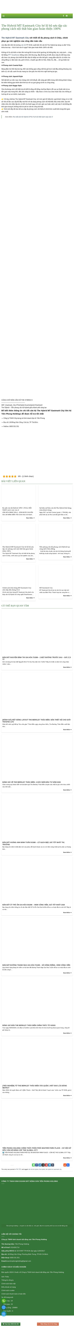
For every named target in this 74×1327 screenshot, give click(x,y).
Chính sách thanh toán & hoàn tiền (13, 1294)
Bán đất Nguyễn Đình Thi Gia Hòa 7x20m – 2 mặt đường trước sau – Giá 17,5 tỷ (36, 658)
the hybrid (42, 1169)
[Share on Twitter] (39, 1165)
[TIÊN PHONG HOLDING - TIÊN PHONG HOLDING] (37, 7)
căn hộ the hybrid (33, 1169)
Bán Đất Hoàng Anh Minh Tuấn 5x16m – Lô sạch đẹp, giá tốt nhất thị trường (33, 843)
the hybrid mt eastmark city (53, 1169)
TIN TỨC (18, 1169)
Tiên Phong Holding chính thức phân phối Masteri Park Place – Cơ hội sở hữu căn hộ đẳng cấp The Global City (36, 1149)
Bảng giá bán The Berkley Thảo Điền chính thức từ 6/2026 (28, 1025)
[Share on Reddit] (64, 1165)
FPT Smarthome (14, 55)
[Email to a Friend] (43, 1165)
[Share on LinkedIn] (49, 1165)
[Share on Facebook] (36, 1165)
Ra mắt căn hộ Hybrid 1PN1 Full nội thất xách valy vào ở (33, 117)
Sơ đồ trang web (7, 1297)
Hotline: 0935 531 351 (11, 426)
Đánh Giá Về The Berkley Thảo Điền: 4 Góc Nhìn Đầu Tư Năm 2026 (31, 782)
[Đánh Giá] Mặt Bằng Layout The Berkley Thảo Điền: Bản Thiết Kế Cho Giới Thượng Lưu (36, 721)
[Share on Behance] (68, 1165)
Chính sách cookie (7, 1290)
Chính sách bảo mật (8, 1283)
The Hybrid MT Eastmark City (15, 38)
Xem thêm (66, 667)
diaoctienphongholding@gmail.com (18, 1261)
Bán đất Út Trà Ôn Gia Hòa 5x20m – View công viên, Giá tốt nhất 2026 (33, 905)
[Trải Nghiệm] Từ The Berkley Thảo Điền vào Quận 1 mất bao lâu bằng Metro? (34, 1087)
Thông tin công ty (7, 1280)
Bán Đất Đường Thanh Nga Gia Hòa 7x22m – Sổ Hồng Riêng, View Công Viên (36, 965)
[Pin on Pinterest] (46, 1165)
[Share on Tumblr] (52, 1165)
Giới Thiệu (5, 1277)
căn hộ (23, 45)
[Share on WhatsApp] (33, 1165)
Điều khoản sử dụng (8, 1287)
